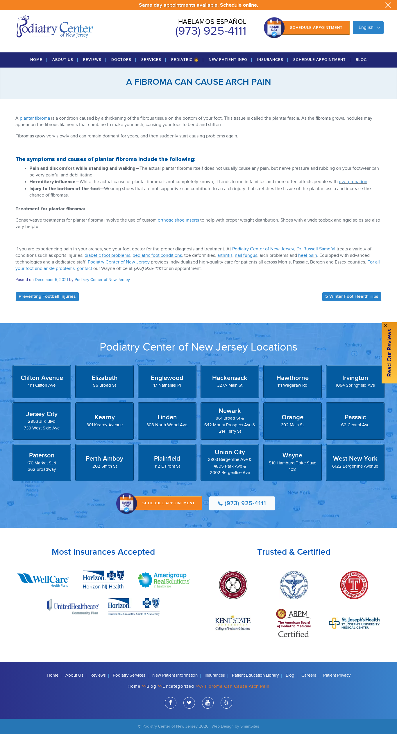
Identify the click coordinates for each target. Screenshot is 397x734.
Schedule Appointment (316, 27)
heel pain (307, 255)
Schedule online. (239, 5)
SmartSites (249, 726)
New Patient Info (228, 59)
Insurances (270, 59)
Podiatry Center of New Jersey (263, 249)
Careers (308, 675)
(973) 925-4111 (210, 31)
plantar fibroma (35, 118)
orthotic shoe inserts (178, 220)
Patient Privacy (336, 675)
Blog (361, 59)
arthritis (225, 255)
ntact (87, 268)
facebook (170, 703)
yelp (226, 703)
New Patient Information (175, 675)
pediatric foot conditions (157, 255)
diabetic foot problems (107, 255)
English (366, 27)
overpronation (353, 182)
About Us (62, 59)
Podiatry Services (129, 675)
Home (36, 59)
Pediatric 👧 (185, 59)
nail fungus (246, 255)
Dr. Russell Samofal (315, 249)
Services (151, 59)
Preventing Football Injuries (47, 296)
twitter (189, 703)
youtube (208, 703)
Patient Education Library (255, 675)
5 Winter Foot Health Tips (351, 296)
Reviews (92, 59)
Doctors (121, 59)
